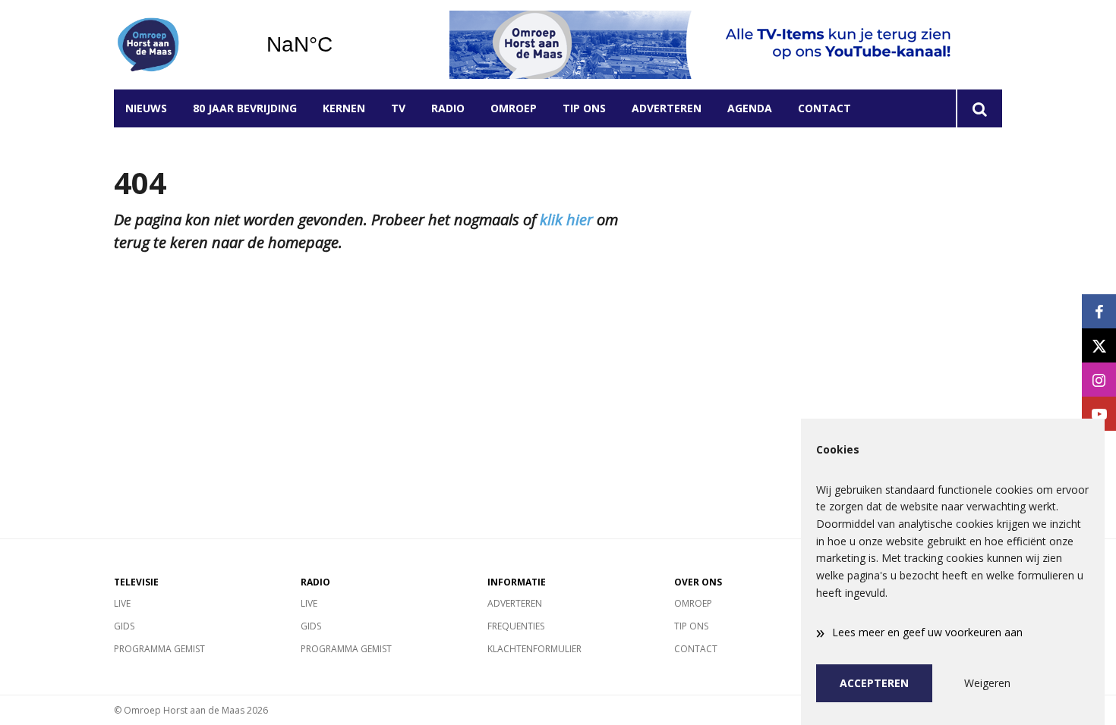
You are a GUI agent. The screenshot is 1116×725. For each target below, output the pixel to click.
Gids (124, 626)
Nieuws (146, 108)
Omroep (513, 108)
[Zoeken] (979, 108)
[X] (1099, 345)
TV (398, 108)
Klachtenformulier (534, 648)
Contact (824, 108)
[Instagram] (1099, 379)
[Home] (178, 45)
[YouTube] (1099, 414)
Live (122, 603)
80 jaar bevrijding (245, 108)
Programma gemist (159, 648)
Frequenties (515, 626)
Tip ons (584, 108)
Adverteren (666, 108)
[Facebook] (1099, 311)
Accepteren (874, 683)
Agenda (749, 108)
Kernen (344, 108)
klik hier (566, 219)
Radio (448, 108)
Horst (338, 45)
